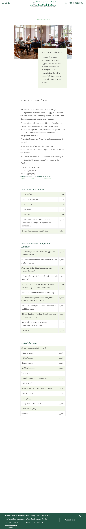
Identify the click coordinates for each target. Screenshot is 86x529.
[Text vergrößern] (65, 3)
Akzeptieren (70, 520)
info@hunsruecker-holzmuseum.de (35, 177)
